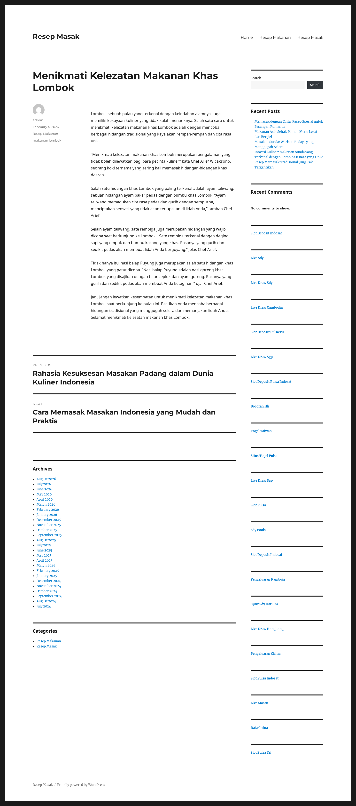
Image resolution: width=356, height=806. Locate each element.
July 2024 (44, 606)
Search (256, 78)
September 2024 (49, 596)
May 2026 (44, 494)
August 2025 (46, 540)
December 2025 (49, 520)
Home (247, 37)
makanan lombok (47, 140)
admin (38, 120)
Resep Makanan (275, 37)
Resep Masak (56, 36)
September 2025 (49, 535)
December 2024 (49, 581)
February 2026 (48, 510)
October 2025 (47, 530)
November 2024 (49, 586)
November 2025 (49, 525)
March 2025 (46, 566)
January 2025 (47, 576)
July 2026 (44, 484)
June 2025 (44, 550)
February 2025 (48, 571)
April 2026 (45, 499)
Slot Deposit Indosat (266, 233)
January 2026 (47, 515)
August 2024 (46, 601)
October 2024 (47, 591)
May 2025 (44, 555)
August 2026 (46, 479)
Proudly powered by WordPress (81, 785)
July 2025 (44, 545)
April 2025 (45, 561)
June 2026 (44, 489)
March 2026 (46, 505)
